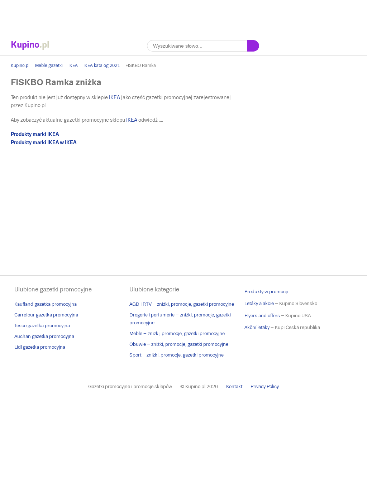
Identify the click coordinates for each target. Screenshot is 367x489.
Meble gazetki (49, 65)
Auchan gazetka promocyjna (44, 336)
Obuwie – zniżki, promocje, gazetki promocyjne (178, 344)
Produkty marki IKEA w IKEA (43, 142)
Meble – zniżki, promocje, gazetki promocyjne (177, 333)
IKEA (73, 65)
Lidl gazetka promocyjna (39, 347)
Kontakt (234, 386)
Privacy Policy (265, 386)
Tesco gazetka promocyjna (42, 325)
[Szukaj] (253, 46)
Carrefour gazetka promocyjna (46, 315)
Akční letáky (257, 327)
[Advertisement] (183, 16)
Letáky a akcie (259, 303)
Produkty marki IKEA (35, 134)
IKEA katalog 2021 (102, 65)
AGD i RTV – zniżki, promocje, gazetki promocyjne (181, 304)
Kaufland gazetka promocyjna (45, 304)
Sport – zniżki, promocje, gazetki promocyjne (176, 355)
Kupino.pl (20, 65)
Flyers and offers (262, 315)
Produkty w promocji (266, 291)
